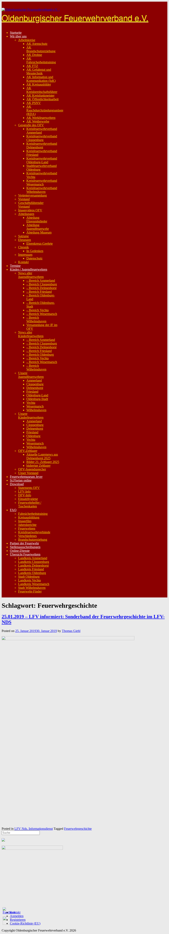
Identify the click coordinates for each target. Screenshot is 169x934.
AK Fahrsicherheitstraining (41, 60)
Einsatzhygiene (28, 499)
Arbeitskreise (26, 40)
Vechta (30, 402)
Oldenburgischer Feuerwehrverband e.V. (75, 17)
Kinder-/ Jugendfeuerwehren (28, 269)
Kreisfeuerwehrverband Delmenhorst (41, 145)
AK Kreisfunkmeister (40, 95)
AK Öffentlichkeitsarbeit (42, 99)
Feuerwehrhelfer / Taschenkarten (29, 504)
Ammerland (34, 380)
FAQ (13, 510)
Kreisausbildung (28, 517)
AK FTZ (32, 66)
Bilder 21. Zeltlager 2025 (42, 462)
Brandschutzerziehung (32, 539)
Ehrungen (24, 240)
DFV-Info (24, 495)
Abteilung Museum (39, 232)
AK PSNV (33, 103)
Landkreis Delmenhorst (33, 565)
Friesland (32, 391)
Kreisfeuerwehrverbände (34, 532)
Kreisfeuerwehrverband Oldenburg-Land (41, 160)
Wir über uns (18, 36)
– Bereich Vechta (37, 310)
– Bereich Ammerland (40, 280)
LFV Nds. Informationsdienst (33, 828)
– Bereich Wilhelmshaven (36, 319)
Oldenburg (33, 436)
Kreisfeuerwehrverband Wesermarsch (41, 182)
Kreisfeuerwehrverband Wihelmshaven (41, 189)
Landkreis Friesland (31, 569)
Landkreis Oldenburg (32, 573)
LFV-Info (24, 491)
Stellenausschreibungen (25, 547)
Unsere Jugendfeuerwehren (31, 374)
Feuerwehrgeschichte (78, 828)
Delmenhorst (34, 388)
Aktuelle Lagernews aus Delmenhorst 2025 (42, 456)
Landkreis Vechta (29, 580)
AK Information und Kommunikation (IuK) (41, 78)
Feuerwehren (26, 528)
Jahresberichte (27, 525)
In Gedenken (34, 251)
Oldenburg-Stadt (37, 399)
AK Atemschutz (36, 43)
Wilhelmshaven (36, 410)
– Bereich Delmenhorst (41, 288)
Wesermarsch (35, 406)
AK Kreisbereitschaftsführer (41, 90)
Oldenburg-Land (37, 395)
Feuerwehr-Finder (30, 591)
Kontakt (23, 262)
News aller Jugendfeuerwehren (31, 275)
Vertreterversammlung (32, 195)
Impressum (25, 254)
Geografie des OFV (31, 125)
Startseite (16, 32)
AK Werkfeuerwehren (40, 117)
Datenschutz (34, 258)
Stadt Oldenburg (29, 576)
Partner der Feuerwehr (24, 543)
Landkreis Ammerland (32, 558)
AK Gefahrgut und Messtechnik (38, 71)
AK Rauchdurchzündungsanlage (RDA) (44, 110)
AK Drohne (34, 55)
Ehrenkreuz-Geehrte (39, 243)
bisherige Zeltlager (38, 465)
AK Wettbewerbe (37, 121)
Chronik (23, 247)
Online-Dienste (20, 550)
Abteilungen (26, 214)
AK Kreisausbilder (38, 84)
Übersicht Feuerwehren (25, 554)
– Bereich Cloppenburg (41, 284)
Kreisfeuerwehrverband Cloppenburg (41, 138)
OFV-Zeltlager (27, 451)
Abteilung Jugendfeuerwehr (37, 226)
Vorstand (24, 199)
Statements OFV (29, 488)
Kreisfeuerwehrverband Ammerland (41, 130)
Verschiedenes (27, 536)
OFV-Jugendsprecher (32, 469)
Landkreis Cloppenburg (33, 562)
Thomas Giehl (71, 631)
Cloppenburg (34, 384)
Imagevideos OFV (30, 210)
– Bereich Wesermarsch (41, 314)
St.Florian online (21, 480)
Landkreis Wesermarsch (33, 584)
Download (17, 484)
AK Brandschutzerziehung (40, 49)
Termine (15, 265)
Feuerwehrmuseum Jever (26, 476)
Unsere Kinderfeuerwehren (30, 415)
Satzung (23, 236)
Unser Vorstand (28, 473)
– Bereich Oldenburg (40, 354)
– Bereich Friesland (39, 291)
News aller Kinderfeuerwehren (30, 334)
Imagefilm (24, 521)
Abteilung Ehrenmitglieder (36, 219)
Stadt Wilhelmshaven (32, 587)
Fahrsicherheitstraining (33, 513)
